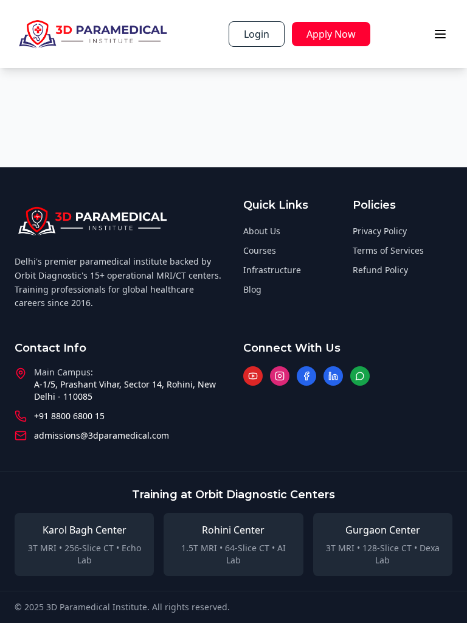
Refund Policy (380, 270)
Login (256, 34)
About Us (261, 231)
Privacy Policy (380, 231)
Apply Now (331, 34)
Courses (259, 250)
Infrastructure (272, 270)
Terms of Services (388, 250)
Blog (252, 289)
